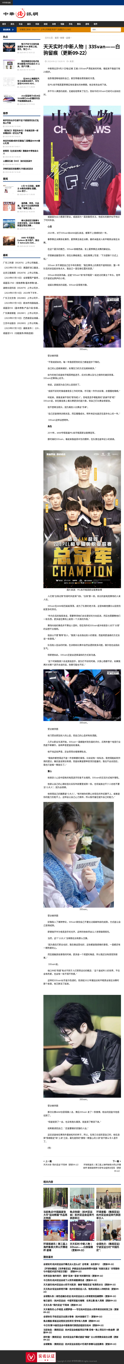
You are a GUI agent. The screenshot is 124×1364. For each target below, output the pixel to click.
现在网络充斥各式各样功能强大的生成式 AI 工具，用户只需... (28, 64)
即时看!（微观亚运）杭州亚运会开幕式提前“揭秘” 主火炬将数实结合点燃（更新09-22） (80, 1338)
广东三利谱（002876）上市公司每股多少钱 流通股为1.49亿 (31, 262)
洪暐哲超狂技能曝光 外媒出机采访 (18, 168)
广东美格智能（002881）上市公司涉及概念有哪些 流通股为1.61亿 (34, 313)
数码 (79, 24)
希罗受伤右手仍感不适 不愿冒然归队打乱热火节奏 (21, 121)
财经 (45, 24)
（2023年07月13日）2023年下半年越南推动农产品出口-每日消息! (34, 292)
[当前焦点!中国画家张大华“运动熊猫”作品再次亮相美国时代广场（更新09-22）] (55, 1198)
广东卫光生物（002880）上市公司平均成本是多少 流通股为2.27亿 (34, 298)
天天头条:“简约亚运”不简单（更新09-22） (63, 1304)
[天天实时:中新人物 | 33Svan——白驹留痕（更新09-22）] (82, 1230)
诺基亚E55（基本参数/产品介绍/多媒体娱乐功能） (27, 307)
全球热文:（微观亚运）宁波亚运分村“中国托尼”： (108, 1247)
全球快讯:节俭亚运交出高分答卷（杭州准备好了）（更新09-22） (73, 1316)
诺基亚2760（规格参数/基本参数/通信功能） (24, 282)
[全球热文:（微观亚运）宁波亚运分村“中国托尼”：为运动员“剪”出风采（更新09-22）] (108, 1230)
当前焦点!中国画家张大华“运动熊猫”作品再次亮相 (55, 1215)
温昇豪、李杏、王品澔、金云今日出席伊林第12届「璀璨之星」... (28, 206)
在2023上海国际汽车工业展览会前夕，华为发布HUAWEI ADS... (28, 81)
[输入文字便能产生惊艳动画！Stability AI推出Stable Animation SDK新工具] (9, 64)
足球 (68, 37)
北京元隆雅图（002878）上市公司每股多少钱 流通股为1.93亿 (32, 272)
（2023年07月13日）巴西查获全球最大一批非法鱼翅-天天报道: (33, 318)
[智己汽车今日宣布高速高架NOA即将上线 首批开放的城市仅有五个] (9, 47)
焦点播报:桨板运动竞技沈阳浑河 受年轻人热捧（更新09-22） (72, 1320)
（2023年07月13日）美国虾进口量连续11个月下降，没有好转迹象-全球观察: (39, 267)
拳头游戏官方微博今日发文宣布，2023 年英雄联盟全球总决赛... (28, 223)
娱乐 (29, 24)
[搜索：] (106, 29)
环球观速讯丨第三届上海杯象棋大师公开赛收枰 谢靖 (55, 1247)
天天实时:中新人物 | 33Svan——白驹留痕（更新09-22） (81, 1247)
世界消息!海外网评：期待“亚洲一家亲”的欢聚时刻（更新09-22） (73, 1275)
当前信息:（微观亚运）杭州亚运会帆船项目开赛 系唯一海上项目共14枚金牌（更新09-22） (81, 1331)
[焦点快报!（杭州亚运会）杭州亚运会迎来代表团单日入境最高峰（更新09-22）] (82, 1198)
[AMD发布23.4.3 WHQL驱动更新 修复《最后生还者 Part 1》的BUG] (9, 240)
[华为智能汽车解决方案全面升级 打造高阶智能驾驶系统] (9, 81)
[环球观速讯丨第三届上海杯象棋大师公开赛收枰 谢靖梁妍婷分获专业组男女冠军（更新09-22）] (55, 1230)
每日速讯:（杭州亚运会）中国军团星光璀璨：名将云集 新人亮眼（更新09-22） (80, 1300)
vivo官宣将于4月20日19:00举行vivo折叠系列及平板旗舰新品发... (28, 98)
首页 (4, 24)
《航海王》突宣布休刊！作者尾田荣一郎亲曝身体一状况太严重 (20, 131)
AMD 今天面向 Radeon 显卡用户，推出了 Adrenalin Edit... (28, 240)
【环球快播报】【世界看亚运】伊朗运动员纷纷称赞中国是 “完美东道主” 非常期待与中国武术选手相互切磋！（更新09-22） (81, 1270)
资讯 (12, 24)
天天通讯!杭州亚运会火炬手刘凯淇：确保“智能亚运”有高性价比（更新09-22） (80, 1284)
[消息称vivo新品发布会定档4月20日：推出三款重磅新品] (9, 189)
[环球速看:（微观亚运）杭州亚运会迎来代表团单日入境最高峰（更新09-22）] (108, 1198)
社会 (21, 24)
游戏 (87, 24)
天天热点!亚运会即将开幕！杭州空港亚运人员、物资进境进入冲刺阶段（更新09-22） (81, 1290)
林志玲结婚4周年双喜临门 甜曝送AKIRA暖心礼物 (21, 142)
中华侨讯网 (6, 3)
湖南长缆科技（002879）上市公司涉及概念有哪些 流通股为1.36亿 (34, 287)
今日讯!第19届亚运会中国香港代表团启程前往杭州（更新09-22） (74, 1325)
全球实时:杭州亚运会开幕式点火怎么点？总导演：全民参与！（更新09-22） (79, 1264)
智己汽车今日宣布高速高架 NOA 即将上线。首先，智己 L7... (28, 46)
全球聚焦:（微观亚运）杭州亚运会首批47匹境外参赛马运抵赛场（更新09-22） (80, 1344)
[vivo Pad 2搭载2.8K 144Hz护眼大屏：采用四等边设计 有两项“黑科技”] (9, 99)
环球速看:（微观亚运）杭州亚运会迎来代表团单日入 (108, 1215)
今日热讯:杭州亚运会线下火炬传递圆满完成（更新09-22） (70, 1280)
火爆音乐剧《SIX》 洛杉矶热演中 (17, 161)
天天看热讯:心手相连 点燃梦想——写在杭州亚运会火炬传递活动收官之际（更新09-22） (81, 1310)
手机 (70, 24)
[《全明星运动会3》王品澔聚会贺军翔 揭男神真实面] (9, 206)
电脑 (62, 24)
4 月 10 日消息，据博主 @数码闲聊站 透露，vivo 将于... (28, 188)
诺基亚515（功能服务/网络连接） (19, 333)
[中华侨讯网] (21, 16)
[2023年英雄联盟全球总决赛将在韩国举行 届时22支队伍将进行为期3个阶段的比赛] (9, 223)
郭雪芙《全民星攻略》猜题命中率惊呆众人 (20, 152)
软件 (95, 24)
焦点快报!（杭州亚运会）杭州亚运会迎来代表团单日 (82, 1215)
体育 (54, 24)
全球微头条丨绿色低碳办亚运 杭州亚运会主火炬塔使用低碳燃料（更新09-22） (80, 1296)
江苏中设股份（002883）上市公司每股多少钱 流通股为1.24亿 (32, 323)
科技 (37, 24)
